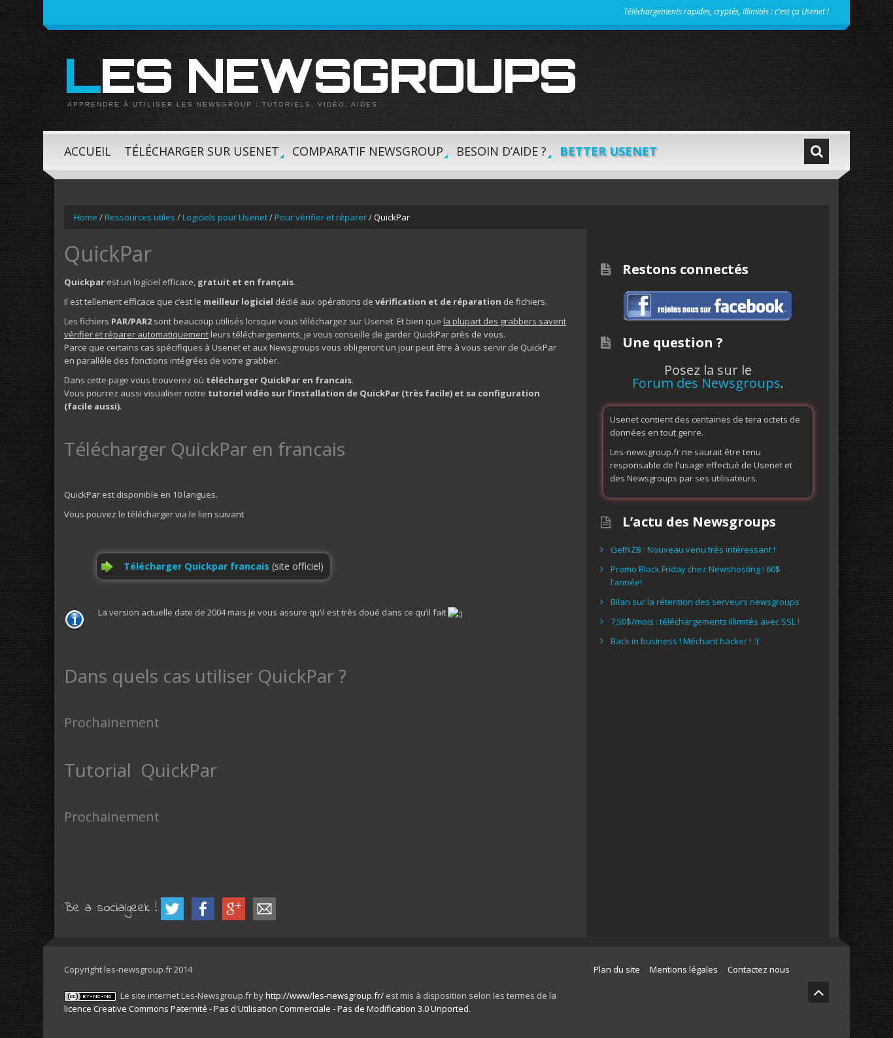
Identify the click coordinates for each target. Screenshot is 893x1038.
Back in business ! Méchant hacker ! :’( (685, 641)
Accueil (87, 151)
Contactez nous (759, 969)
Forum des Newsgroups (706, 383)
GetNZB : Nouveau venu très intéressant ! (693, 549)
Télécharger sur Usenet (201, 156)
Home (85, 217)
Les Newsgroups (320, 74)
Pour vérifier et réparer (321, 217)
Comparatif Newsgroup (367, 156)
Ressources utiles (140, 217)
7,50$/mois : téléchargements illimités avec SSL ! (705, 621)
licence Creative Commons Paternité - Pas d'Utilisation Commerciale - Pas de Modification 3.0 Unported (266, 1008)
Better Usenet (608, 151)
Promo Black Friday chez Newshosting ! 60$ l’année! (696, 575)
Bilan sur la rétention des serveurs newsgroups (705, 602)
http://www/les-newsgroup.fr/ (324, 995)
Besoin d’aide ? (501, 156)
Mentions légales (684, 969)
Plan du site (617, 969)
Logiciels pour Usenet (224, 217)
